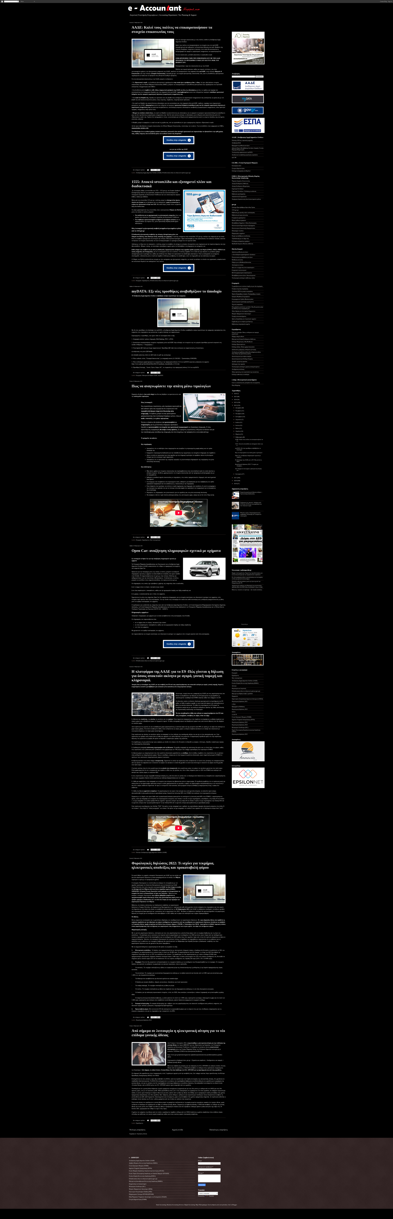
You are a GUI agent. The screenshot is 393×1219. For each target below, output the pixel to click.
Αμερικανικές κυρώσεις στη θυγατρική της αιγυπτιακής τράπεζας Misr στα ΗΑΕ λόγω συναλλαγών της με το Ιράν (247, 586)
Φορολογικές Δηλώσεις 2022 (144, 1020)
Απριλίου (238, 431)
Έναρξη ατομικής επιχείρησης (240, 289)
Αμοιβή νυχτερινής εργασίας (239, 361)
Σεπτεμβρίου (239, 416)
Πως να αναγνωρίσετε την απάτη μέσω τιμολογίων (171, 386)
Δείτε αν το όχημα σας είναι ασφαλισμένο (243, 267)
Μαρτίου (238, 434)
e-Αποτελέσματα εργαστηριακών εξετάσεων (243, 254)
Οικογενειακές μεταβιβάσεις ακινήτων (242, 257)
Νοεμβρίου (238, 411)
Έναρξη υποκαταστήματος (239, 316)
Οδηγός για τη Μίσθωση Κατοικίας (241, 262)
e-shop (233, 704)
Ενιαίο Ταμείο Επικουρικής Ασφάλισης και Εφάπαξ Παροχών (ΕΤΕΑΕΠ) (149, 1173)
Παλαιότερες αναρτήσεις (218, 1130)
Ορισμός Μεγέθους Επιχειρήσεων (241, 296)
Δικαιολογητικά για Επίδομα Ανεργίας (242, 359)
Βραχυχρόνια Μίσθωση (238, 706)
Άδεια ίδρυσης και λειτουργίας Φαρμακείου (243, 311)
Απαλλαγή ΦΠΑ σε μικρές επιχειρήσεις (242, 291)
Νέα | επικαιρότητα (155, 540)
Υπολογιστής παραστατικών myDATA (242, 152)
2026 (235, 393)
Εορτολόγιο (244, 624)
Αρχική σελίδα (177, 1130)
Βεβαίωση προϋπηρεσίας (238, 194)
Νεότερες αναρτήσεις (137, 1130)
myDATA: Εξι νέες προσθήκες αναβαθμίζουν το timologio (177, 291)
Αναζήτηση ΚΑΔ (236, 143)
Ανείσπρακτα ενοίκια (237, 265)
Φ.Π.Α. (234, 712)
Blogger (234, 1205)
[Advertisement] (244, 25)
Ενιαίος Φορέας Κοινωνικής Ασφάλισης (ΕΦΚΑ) (245, 683)
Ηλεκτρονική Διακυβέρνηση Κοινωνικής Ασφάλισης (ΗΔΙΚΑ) (145, 1181)
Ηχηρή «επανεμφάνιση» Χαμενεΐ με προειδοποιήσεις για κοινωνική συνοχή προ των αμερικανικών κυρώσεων (247, 573)
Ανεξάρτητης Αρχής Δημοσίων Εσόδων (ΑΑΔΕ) (149, 172)
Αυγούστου (238, 419)
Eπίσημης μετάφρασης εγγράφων (241, 241)
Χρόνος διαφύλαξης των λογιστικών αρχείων (244, 319)
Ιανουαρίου (238, 474)
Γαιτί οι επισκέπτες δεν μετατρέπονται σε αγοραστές (246, 382)
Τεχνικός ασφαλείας (237, 304)
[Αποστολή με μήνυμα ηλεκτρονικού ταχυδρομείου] (152, 170)
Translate (211, 1196)
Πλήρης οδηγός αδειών (238, 336)
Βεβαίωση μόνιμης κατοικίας (240, 215)
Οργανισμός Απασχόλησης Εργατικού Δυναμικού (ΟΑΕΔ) (247, 699)
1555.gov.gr (163, 190)
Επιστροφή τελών (236, 165)
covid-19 (234, 714)
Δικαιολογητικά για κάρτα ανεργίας (241, 356)
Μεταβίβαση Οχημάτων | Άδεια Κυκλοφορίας (244, 223)
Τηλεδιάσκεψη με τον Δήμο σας (240, 238)
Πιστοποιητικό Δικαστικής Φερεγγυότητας (243, 228)
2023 (235, 402)
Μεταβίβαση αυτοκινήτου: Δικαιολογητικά (243, 275)
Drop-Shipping (236, 385)
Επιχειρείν (139, 280)
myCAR (234, 157)
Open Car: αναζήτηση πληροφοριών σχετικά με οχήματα (176, 551)
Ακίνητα (138, 852)
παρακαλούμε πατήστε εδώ (140, 128)
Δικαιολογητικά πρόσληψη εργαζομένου (243, 302)
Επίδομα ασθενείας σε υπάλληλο (240, 374)
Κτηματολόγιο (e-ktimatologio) (137, 1184)
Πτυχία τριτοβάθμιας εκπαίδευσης (241, 236)
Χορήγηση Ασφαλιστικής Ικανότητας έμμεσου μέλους (246, 199)
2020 (235, 480)
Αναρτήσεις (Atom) (142, 1134)
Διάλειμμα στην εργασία (238, 364)
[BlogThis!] (153, 170)
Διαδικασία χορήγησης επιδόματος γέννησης (244, 349)
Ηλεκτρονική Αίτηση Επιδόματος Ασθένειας (244, 339)
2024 (235, 399)
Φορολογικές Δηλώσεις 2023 (240, 709)
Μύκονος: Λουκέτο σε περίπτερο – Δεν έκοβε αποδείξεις (247, 589)
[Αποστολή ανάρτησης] (148, 170)
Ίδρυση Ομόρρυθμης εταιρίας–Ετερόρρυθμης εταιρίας (246, 294)
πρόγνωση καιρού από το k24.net (247, 647)
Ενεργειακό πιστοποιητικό (239, 270)
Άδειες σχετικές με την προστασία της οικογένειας (245, 372)
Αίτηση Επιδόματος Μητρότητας (241, 186)
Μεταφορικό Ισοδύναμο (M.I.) (240, 727)
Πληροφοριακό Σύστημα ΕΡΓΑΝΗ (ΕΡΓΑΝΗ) (141, 1194)
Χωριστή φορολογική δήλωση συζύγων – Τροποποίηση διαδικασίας (251, 493)
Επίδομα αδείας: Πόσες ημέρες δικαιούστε (243, 347)
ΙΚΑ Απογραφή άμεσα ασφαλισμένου (242, 272)
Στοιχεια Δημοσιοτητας (238, 168)
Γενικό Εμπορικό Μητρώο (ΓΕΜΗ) (241, 717)
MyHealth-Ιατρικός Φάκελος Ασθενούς (242, 243)
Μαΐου (237, 428)
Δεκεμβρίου (238, 408)
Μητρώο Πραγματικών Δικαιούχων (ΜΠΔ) (140, 1189)
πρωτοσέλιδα (244, 565)
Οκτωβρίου (238, 413)
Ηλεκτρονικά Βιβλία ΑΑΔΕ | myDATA (152, 375)
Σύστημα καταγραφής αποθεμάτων (241, 171)
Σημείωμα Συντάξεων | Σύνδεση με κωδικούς (244, 191)
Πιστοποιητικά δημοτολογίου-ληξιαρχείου (243, 225)
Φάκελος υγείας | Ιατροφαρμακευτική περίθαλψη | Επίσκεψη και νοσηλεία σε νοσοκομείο (250, 514)
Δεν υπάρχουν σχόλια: (139, 170)
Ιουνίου (237, 425)
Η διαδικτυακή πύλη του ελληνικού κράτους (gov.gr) (176, 172)
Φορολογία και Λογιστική (239, 688)
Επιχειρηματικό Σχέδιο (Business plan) (242, 299)
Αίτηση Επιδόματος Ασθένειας (240, 183)
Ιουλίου (237, 422)
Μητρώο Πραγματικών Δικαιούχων (241, 313)
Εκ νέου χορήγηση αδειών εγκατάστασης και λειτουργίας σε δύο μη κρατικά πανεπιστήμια (247, 578)
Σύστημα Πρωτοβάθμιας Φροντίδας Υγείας (243, 207)
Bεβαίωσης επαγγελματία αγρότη (241, 324)
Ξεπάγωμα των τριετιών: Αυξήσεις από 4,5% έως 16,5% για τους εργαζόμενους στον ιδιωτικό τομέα (251, 504)
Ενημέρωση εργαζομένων (239, 218)
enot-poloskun (223, 1205)
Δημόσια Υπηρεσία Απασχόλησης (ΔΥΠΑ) (243, 719)
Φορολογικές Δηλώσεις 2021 (240, 701)
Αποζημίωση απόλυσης (238, 369)
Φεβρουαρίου (239, 437)
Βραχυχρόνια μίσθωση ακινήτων (241, 145)
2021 (235, 477)
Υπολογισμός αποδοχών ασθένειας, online (243, 278)
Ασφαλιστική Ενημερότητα (239, 196)
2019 (235, 483)
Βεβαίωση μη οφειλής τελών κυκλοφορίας (243, 212)
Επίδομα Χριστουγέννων (238, 344)
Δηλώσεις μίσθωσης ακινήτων (240, 252)
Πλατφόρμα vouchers (237, 230)
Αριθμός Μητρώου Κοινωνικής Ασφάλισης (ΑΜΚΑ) (143, 1163)
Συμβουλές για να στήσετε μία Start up (242, 321)
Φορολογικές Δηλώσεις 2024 (240, 725)
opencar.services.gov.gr (170, 580)
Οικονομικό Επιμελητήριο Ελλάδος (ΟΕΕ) (140, 1191)
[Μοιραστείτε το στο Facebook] (157, 170)
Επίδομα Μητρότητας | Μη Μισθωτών (242, 341)
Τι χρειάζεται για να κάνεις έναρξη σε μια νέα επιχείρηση (247, 286)
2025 (235, 396)
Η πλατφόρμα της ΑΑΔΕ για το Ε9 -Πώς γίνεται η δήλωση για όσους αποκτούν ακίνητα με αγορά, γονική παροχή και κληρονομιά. (177, 675)
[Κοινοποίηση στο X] (155, 170)
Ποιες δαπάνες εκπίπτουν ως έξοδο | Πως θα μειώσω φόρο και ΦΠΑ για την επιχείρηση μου (247, 307)
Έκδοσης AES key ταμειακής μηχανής (242, 140)
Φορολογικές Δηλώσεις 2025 (240, 734)
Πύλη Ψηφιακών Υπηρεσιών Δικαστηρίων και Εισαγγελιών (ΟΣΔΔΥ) (148, 1197)
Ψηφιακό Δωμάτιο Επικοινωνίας (241, 181)
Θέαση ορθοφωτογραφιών (239, 220)
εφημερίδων (251, 565)
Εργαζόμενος (145, 280)
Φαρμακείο (235, 696)
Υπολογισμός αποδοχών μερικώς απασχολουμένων (246, 366)
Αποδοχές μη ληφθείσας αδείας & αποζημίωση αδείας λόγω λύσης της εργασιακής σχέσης (246, 352)
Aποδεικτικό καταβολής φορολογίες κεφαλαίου (245, 155)
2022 (235, 405)
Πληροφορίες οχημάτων (238, 233)
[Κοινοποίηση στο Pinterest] (159, 170)
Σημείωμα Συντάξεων (238, 189)
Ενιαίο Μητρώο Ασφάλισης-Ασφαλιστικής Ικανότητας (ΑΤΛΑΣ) (146, 1171)
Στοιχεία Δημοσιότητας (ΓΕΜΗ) (138, 1199)
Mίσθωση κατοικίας (237, 260)
